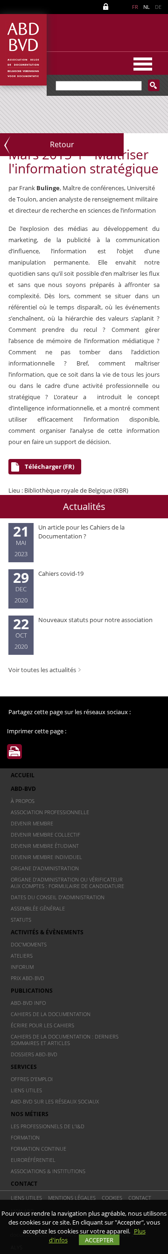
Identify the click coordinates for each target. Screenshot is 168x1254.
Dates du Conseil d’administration (58, 897)
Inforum (22, 966)
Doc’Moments (29, 944)
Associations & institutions (48, 1171)
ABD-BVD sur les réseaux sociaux (55, 1101)
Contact (24, 1184)
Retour (62, 144)
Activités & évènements (47, 932)
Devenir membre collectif (45, 834)
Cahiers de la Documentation (51, 1014)
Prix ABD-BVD (27, 978)
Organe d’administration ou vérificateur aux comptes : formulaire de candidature (67, 882)
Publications (32, 991)
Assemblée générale (38, 908)
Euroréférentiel (33, 1159)
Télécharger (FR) (49, 466)
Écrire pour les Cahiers (42, 1025)
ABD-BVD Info (28, 1002)
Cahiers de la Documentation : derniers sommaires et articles (65, 1039)
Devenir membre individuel (46, 856)
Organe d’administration (45, 868)
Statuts (21, 919)
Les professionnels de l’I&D (47, 1126)
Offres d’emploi (32, 1078)
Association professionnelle (50, 812)
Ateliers (22, 955)
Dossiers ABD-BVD (34, 1054)
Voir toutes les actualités (42, 670)
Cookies (112, 1197)
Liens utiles (26, 1090)
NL (146, 6)
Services (24, 1067)
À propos (23, 800)
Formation (25, 1137)
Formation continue (38, 1148)
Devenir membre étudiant (45, 845)
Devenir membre (32, 823)
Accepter (99, 1240)
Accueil (23, 775)
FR (135, 6)
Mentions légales (72, 1197)
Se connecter (107, 6)
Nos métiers (30, 1114)
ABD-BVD (23, 789)
